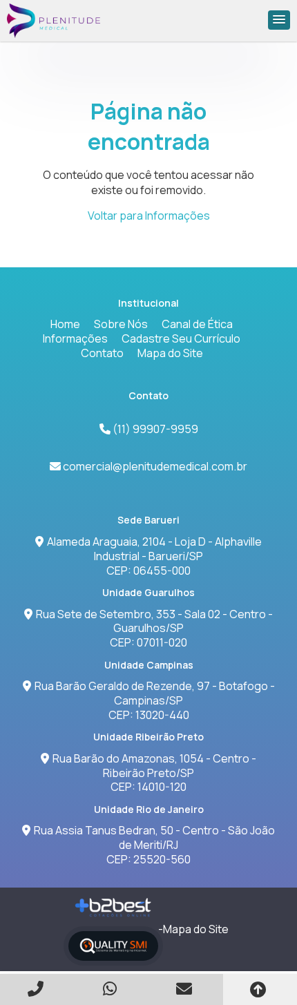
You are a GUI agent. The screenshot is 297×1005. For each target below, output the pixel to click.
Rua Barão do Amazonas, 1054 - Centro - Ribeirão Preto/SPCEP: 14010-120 (154, 773)
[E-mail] (185, 989)
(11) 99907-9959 (154, 429)
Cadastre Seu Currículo (181, 338)
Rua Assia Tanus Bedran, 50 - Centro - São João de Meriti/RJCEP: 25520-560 (154, 845)
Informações (75, 338)
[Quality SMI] (113, 946)
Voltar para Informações (149, 215)
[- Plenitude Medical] (53, 20)
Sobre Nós (121, 324)
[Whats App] (112, 989)
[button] (279, 20)
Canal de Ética (197, 324)
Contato (102, 353)
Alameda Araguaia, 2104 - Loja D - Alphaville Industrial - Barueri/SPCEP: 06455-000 (154, 556)
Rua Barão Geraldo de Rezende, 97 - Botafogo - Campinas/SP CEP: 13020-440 (155, 700)
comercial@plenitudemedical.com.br (155, 466)
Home (65, 324)
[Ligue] (37, 989)
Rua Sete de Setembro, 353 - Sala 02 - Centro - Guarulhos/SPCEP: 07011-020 (154, 628)
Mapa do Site (170, 353)
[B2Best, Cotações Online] (113, 907)
